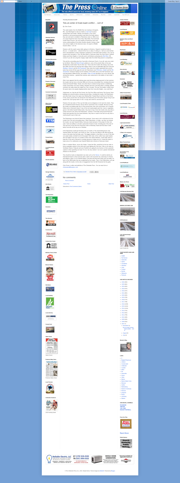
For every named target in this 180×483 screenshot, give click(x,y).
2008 (123, 321)
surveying (123, 396)
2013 (123, 310)
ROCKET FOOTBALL (125, 410)
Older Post (111, 184)
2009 (123, 319)
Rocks (123, 394)
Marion (123, 379)
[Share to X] (94, 172)
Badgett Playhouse (126, 360)
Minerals (123, 383)
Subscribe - (57, 14)
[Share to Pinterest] (98, 172)
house (123, 375)
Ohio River (105, 56)
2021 (123, 293)
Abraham (65, 68)
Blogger (113, 471)
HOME (123, 256)
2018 (123, 299)
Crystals (123, 367)
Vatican (97, 155)
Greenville (124, 373)
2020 (123, 295)
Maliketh (102, 471)
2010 (123, 317)
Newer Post (66, 184)
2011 (123, 315)
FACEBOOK (123, 405)
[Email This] (91, 172)
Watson (123, 398)
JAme (122, 377)
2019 (123, 297)
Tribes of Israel (91, 73)
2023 (123, 288)
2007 (123, 323)
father (122, 369)
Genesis (71, 68)
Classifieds (124, 263)
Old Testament (82, 68)
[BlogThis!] (92, 172)
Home (65, 14)
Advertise (95, 14)
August (125, 333)
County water (124, 364)
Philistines (99, 70)
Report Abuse (124, 433)
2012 (123, 312)
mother (123, 385)
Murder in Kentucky (126, 388)
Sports (72, 14)
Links (109, 14)
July (124, 335)
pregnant (123, 392)
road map (88, 31)
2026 (123, 282)
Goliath (105, 70)
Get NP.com (125, 14)
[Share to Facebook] (96, 172)
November (126, 325)
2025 (123, 284)
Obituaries (79, 14)
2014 (123, 308)
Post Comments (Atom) (76, 186)
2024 (123, 286)
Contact (87, 14)
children (123, 362)
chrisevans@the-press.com (70, 167)
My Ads (103, 14)
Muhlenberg (124, 387)
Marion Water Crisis (126, 381)
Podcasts (123, 275)
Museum (123, 390)
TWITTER (122, 406)
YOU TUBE (123, 408)
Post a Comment (69, 180)
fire (122, 371)
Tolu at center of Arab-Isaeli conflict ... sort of (128, 329)
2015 (123, 306)
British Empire (80, 63)
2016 (123, 304)
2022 (123, 290)
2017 (123, 301)
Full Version (47, 14)
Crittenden (124, 365)
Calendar (117, 14)
